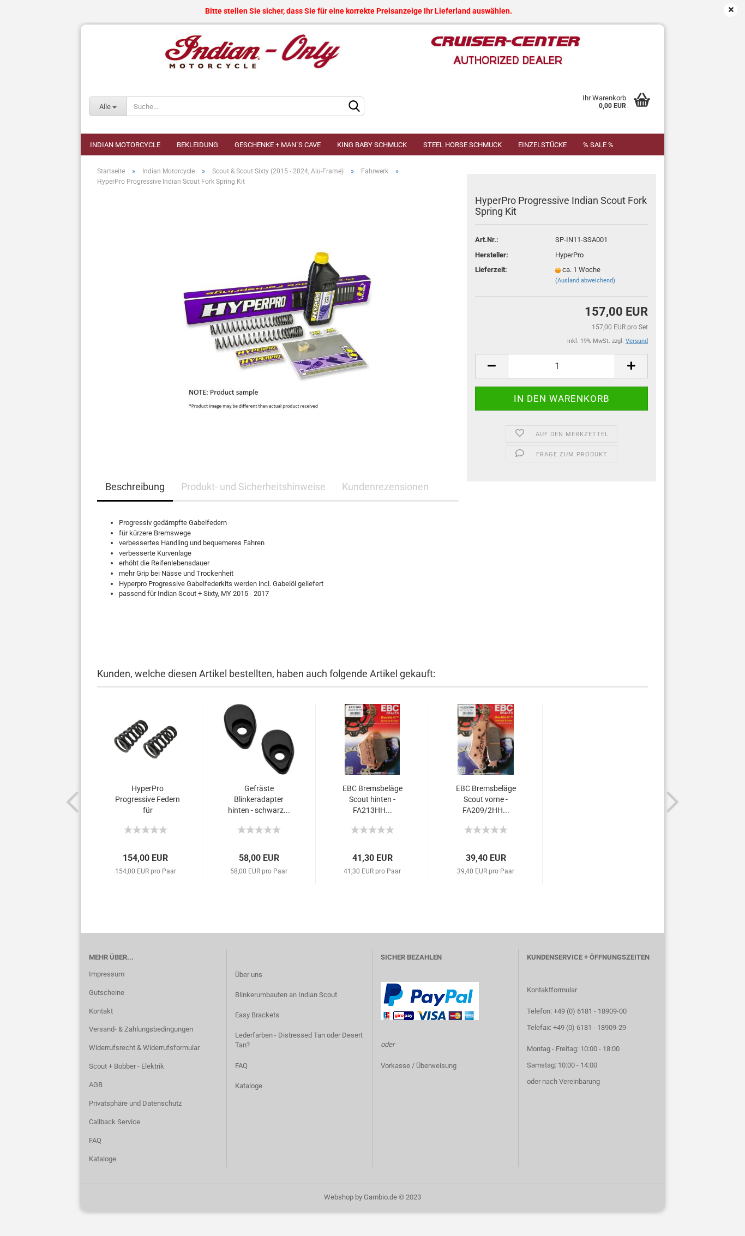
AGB (96, 1085)
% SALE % (598, 145)
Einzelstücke (542, 145)
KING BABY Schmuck (372, 145)
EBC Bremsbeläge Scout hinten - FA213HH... (372, 799)
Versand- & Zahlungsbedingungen (141, 1029)
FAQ (95, 1140)
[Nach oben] (715, 1219)
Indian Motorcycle (125, 145)
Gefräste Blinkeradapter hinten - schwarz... (259, 799)
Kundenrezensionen (385, 486)
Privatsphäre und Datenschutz (135, 1103)
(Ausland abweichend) (585, 280)
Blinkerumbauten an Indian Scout (286, 995)
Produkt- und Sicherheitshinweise (253, 486)
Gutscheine (106, 992)
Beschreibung (135, 486)
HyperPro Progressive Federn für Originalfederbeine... (147, 800)
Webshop (338, 1197)
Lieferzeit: (491, 270)
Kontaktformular (552, 990)
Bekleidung (197, 145)
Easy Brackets (257, 1015)
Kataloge (102, 1159)
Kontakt (101, 1011)
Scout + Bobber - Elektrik (126, 1066)
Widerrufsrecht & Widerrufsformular (144, 1048)
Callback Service (114, 1122)
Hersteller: (491, 255)
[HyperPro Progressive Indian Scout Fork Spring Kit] (278, 317)
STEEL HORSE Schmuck (462, 145)
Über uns (248, 974)
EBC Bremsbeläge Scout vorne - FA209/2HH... (486, 799)
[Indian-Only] (372, 52)
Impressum (106, 974)
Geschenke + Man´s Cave (278, 145)
